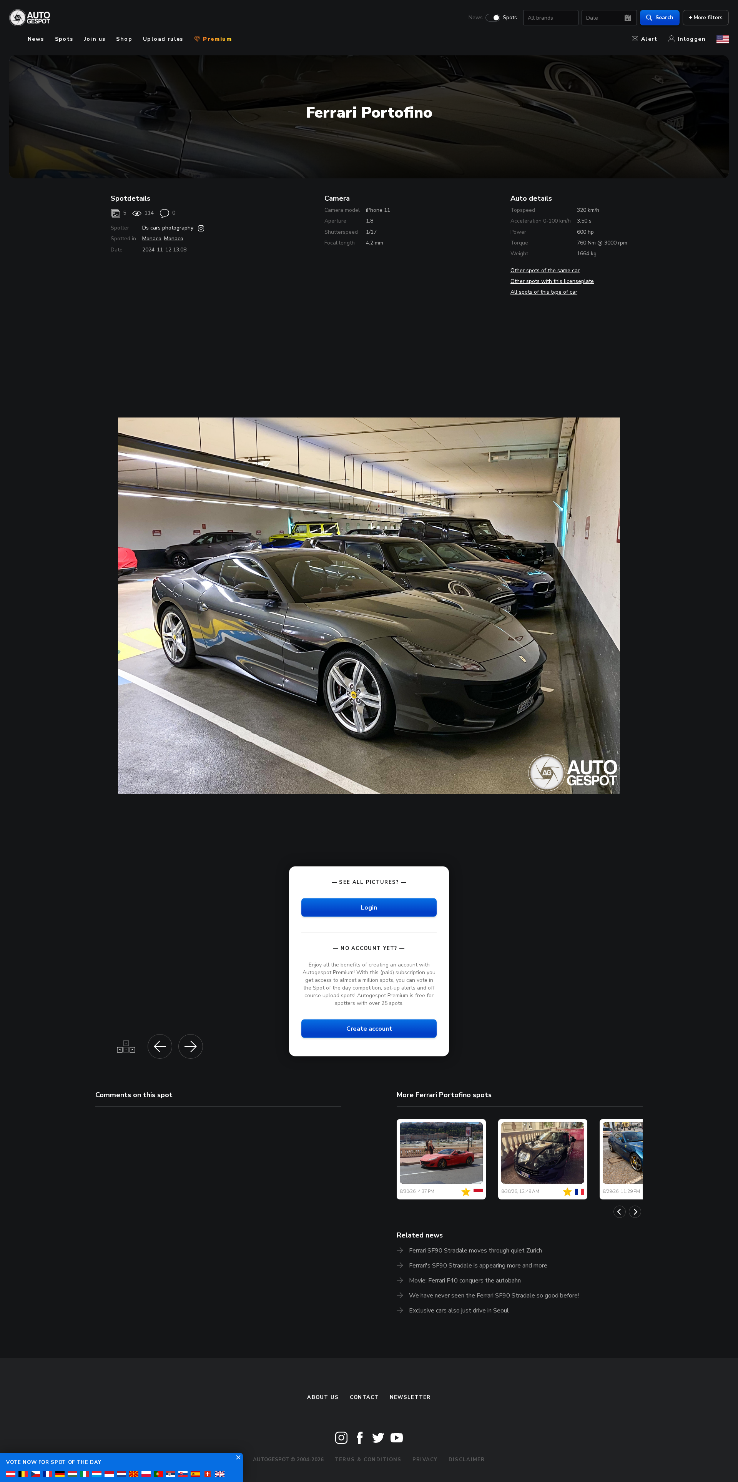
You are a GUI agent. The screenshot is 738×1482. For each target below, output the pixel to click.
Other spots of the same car (545, 270)
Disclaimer (467, 1459)
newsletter (410, 1397)
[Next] (635, 1211)
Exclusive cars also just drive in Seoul (459, 1310)
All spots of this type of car (543, 292)
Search (664, 17)
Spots (510, 17)
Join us (95, 39)
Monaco (151, 238)
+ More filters (706, 17)
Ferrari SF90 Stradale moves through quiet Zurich (475, 1250)
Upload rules (163, 39)
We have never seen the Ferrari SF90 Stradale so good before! (494, 1295)
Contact (364, 1397)
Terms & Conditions (367, 1459)
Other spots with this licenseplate (552, 281)
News (476, 17)
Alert (649, 39)
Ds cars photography (167, 227)
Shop (124, 39)
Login (369, 907)
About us (323, 1397)
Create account (369, 1029)
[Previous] (619, 1211)
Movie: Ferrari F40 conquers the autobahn (465, 1280)
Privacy (425, 1459)
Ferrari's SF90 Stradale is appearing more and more (478, 1265)
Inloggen (692, 39)
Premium (216, 39)
